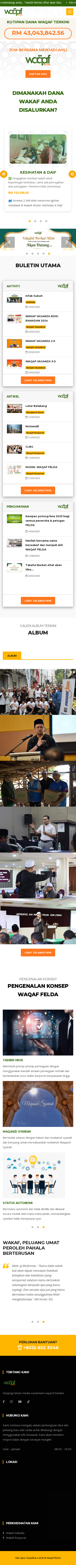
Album (12, 655)
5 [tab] (49, 254)
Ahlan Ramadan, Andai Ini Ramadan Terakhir (34, 737)
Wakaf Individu (15, 1533)
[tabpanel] (38, 169)
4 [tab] (46, 221)
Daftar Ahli (38, 73)
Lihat (13, 703)
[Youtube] (20, 1401)
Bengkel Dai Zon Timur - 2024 (37, 873)
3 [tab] (41, 221)
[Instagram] (11, 1401)
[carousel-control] (9, 242)
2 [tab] (35, 221)
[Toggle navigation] (69, 11)
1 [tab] (30, 221)
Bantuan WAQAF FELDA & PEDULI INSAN (32, 783)
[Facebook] (3, 1401)
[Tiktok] (28, 1401)
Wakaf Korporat (16, 1537)
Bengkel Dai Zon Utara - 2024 (37, 919)
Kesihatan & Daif (38, 172)
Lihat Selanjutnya (38, 380)
